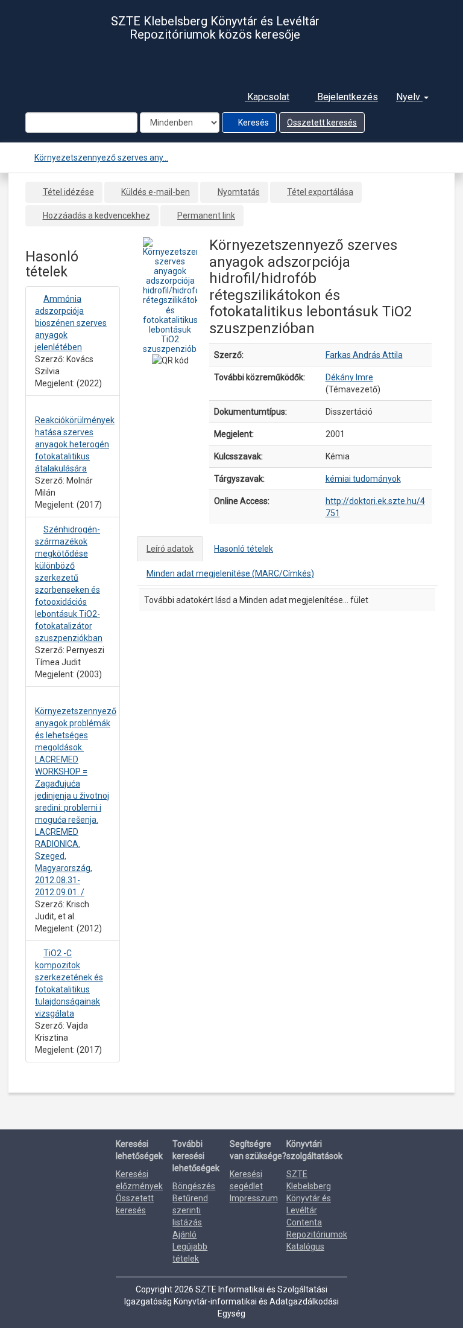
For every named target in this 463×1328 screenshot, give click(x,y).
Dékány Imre (349, 377)
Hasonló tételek (243, 549)
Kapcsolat (267, 97)
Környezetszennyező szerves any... (101, 157)
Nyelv (409, 97)
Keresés (252, 122)
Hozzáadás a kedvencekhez (96, 215)
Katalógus (305, 1246)
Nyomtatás (239, 192)
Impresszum (254, 1198)
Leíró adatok (170, 549)
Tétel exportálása (320, 192)
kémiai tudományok (363, 479)
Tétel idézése (68, 192)
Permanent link (206, 215)
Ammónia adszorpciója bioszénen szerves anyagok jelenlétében (71, 323)
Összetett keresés (322, 122)
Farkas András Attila (364, 355)
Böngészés (193, 1186)
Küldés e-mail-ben (155, 192)
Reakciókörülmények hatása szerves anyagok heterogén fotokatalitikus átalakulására (75, 444)
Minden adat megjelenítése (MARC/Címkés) (230, 573)
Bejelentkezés (346, 97)
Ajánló (184, 1234)
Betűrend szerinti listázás (190, 1210)
